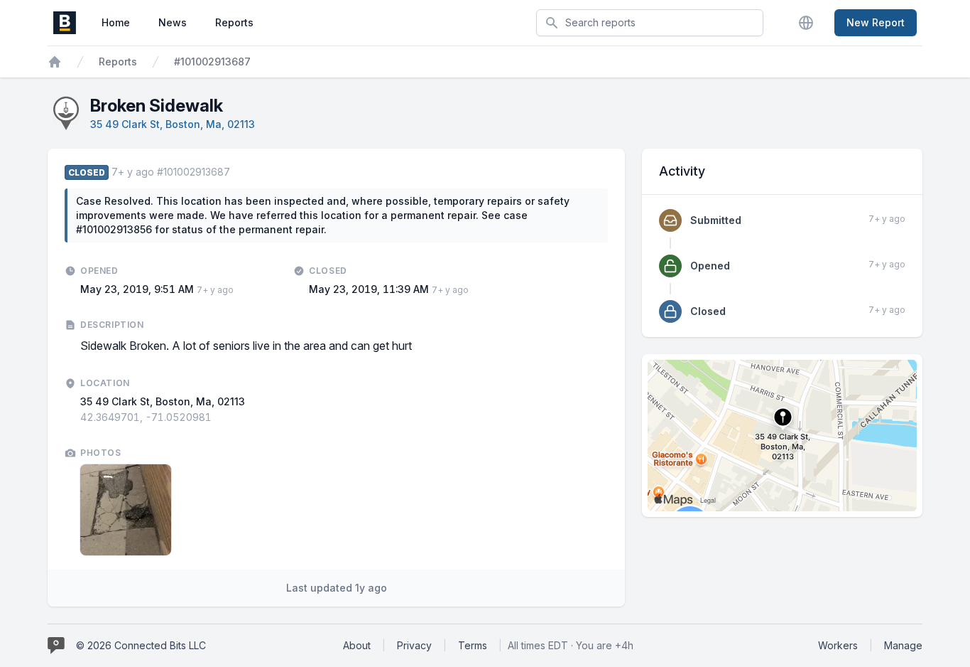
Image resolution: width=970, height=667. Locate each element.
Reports (234, 22)
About (357, 645)
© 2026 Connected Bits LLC (141, 645)
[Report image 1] (125, 509)
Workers (838, 645)
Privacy (414, 645)
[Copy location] (218, 417)
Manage (903, 645)
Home (116, 22)
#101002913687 (212, 61)
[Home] (55, 62)
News (172, 22)
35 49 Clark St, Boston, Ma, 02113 (172, 124)
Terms (472, 645)
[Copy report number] (237, 172)
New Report (875, 22)
